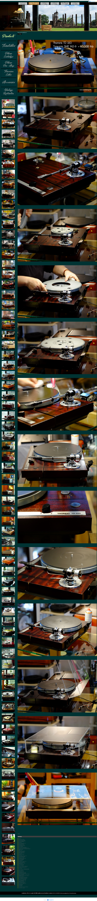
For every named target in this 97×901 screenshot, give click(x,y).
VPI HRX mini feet (21, 862)
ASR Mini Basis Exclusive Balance (24, 875)
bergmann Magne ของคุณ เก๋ (23, 866)
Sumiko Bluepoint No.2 (22, 843)
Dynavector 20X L (21, 839)
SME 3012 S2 (21, 849)
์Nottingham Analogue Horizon (23, 886)
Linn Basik (20, 868)
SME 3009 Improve (22, 852)
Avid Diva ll (20, 860)
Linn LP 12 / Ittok (21, 857)
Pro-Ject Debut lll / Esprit (22, 878)
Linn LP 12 (20, 853)
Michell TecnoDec (21, 854)
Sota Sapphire (21, 884)
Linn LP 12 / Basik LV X (22, 861)
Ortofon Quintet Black (22, 840)
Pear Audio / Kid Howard (22, 847)
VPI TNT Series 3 (21, 876)
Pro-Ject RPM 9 (21, 859)
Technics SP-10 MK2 (22, 851)
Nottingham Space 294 (22, 872)
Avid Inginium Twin (22, 845)
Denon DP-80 (21, 846)
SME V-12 (20, 850)
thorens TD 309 (21, 865)
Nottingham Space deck (22, 858)
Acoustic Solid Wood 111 (22, 867)
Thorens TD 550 (21, 870)
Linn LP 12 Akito (21, 864)
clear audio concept (22, 887)
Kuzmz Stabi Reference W (23, 855)
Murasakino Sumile (22, 844)
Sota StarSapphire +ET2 (22, 880)
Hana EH (20, 842)
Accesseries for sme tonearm (23, 877)
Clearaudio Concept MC (22, 873)
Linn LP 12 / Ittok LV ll (22, 879)
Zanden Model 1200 (22, 856)
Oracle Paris (20, 885)
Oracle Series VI (21, 871)
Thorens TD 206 (21, 881)
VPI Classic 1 (21, 863)
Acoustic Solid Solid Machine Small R (24, 848)
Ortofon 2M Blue (21, 841)
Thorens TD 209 (21, 874)
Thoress (20, 838)
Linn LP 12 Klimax (22, 882)
